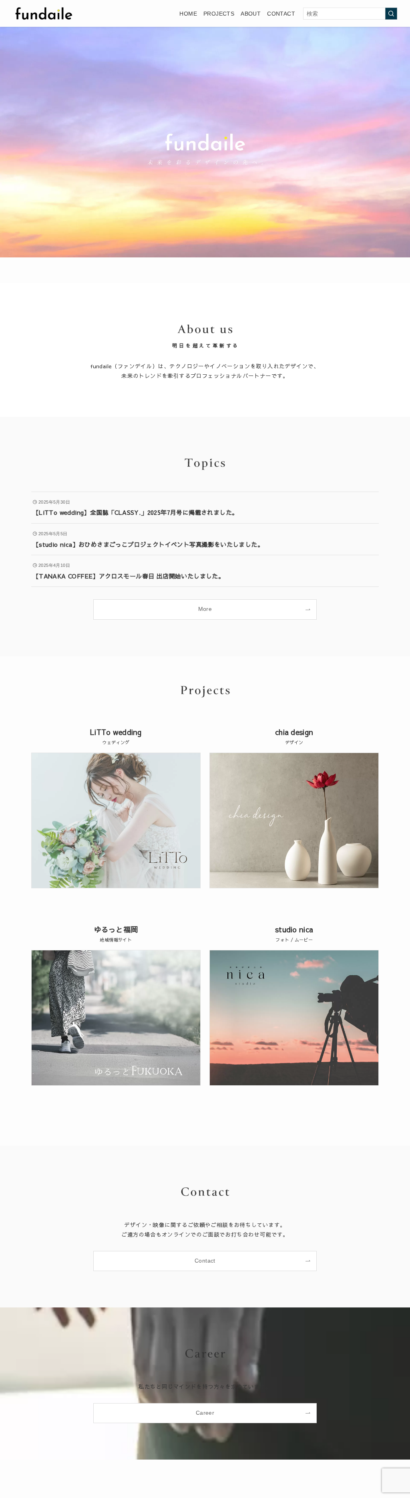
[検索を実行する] (391, 14)
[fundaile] (44, 13)
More (205, 609)
